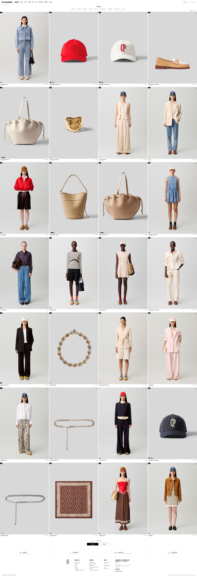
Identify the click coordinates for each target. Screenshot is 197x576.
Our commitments (107, 565)
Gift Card (90, 568)
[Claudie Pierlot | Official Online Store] (7, 2)
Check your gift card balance (93, 570)
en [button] (189, 2)
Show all (104, 544)
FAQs (75, 565)
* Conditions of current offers (79, 570)
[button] (16, 2)
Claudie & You (91, 565)
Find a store (106, 568)
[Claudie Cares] (67, 561)
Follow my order (77, 562)
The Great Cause (106, 562)
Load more (93, 544)
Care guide (76, 568)
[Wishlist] (48, 13)
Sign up (130, 564)
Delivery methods (92, 562)
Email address (117, 564)
